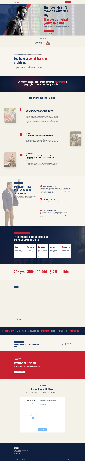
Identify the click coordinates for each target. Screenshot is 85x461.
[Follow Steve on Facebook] (54, 33)
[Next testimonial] (17, 325)
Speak (34, 452)
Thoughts (48, 448)
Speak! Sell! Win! (62, 450)
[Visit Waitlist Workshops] (39, 42)
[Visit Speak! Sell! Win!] (48, 42)
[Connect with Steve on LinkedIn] (51, 33)
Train (34, 448)
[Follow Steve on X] (49, 33)
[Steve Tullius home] (16, 448)
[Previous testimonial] (15, 325)
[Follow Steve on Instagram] (52, 33)
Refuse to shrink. (25, 368)
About (47, 450)
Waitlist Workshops (63, 448)
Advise (34, 450)
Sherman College (63, 452)
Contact (47, 452)
